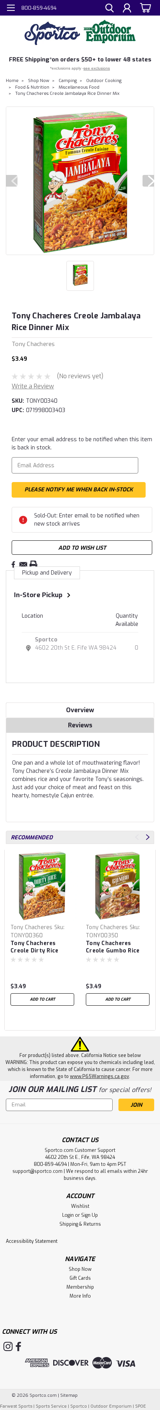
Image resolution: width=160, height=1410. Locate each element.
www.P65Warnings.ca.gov (99, 1076)
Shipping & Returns (80, 1224)
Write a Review (33, 386)
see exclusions (96, 68)
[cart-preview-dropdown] (144, 7)
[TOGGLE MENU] (10, 9)
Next (148, 181)
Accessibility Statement (31, 1241)
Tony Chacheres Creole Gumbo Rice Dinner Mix (112, 947)
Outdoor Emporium (111, 1406)
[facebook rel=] (18, 1346)
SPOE (140, 1406)
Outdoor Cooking (104, 81)
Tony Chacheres (31, 927)
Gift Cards (80, 1278)
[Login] (127, 9)
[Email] (23, 564)
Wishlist (80, 1206)
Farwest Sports (16, 1406)
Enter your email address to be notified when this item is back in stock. (82, 443)
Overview (80, 710)
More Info (80, 1296)
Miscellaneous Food (79, 87)
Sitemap (69, 1395)
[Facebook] (13, 564)
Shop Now (38, 81)
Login (68, 1215)
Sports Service (51, 1406)
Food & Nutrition (32, 87)
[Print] (33, 564)
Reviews (80, 725)
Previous (11, 181)
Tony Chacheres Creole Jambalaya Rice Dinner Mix (67, 93)
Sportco (46, 639)
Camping (68, 81)
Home (12, 81)
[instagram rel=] (8, 1346)
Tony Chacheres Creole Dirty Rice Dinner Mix (34, 947)
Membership (80, 1287)
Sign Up (89, 1215)
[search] (109, 9)
